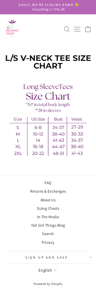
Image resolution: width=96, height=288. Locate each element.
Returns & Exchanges (48, 191)
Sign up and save (46, 257)
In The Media (48, 216)
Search (48, 233)
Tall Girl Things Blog (48, 225)
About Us (48, 199)
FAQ (48, 182)
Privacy (48, 242)
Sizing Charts (48, 208)
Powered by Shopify (48, 284)
